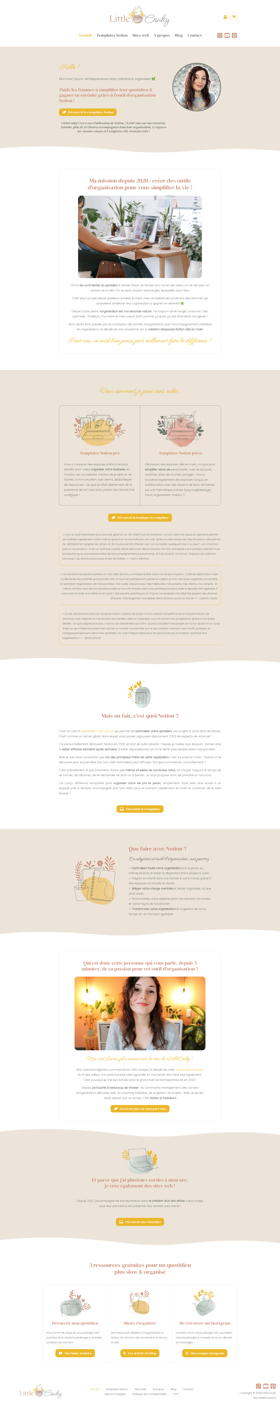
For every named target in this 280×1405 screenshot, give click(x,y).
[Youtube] (266, 1386)
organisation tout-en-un (97, 731)
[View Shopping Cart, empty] (234, 17)
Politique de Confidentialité (149, 1394)
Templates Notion (112, 35)
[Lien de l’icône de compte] (225, 17)
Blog (179, 35)
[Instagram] (220, 35)
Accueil (85, 35)
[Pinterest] (234, 35)
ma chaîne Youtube (189, 1070)
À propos (162, 35)
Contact (195, 35)
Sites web (140, 35)
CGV (176, 1394)
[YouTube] (227, 35)
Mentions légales (115, 1394)
